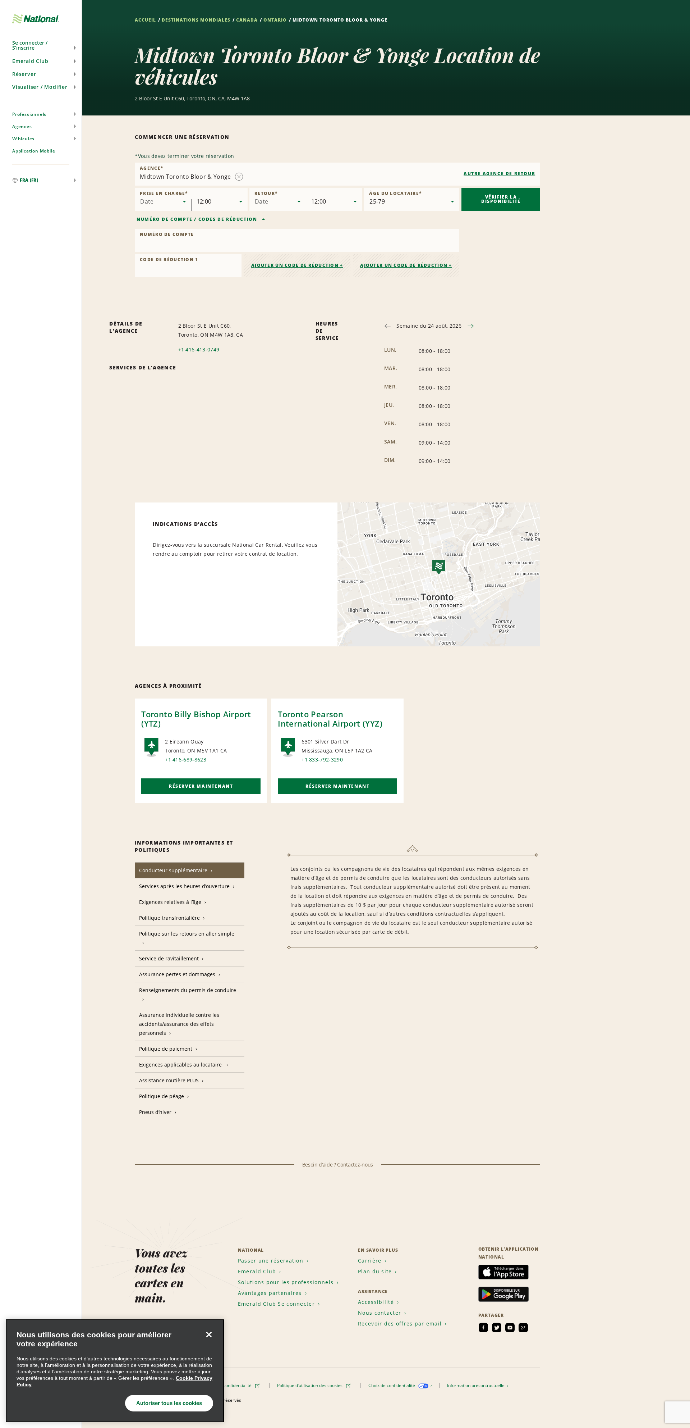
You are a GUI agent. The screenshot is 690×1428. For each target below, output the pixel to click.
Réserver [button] (24, 74)
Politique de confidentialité (226, 1385)
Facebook (483, 1328)
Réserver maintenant (201, 786)
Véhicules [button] (23, 139)
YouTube (510, 1328)
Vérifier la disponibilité (501, 199)
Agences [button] (22, 126)
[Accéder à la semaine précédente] (387, 326)
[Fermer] (208, 1334)
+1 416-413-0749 (199, 349)
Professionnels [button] (29, 114)
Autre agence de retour (499, 173)
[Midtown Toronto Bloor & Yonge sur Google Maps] (438, 574)
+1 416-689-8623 (185, 759)
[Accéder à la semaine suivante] (470, 326)
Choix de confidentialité (392, 1385)
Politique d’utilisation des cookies (310, 1385)
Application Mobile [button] (33, 151)
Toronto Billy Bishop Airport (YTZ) (196, 718)
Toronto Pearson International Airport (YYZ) (330, 718)
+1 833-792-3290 (322, 759)
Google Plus (523, 1328)
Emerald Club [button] (30, 61)
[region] (115, 1370)
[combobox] (337, 174)
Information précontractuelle (476, 1385)
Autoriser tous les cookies (169, 1403)
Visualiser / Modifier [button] (40, 86)
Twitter (497, 1328)
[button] (41, 45)
